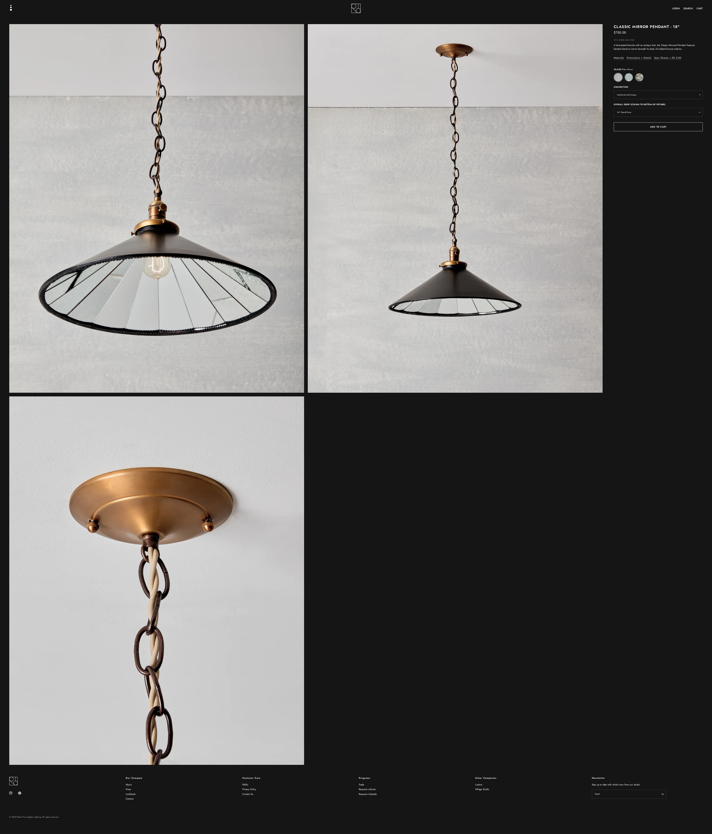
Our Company (134, 778)
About (129, 784)
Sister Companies (485, 778)
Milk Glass (628, 77)
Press (128, 789)
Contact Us (247, 794)
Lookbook (131, 794)
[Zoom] (296, 31)
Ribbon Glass (639, 77)
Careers (130, 798)
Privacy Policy (249, 789)
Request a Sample (368, 794)
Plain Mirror (618, 77)
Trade (361, 784)
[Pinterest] (22, 793)
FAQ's (245, 784)
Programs (364, 778)
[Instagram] (13, 793)
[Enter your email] (662, 794)
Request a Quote (367, 789)
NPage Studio (482, 789)
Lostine (478, 784)
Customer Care (251, 778)
